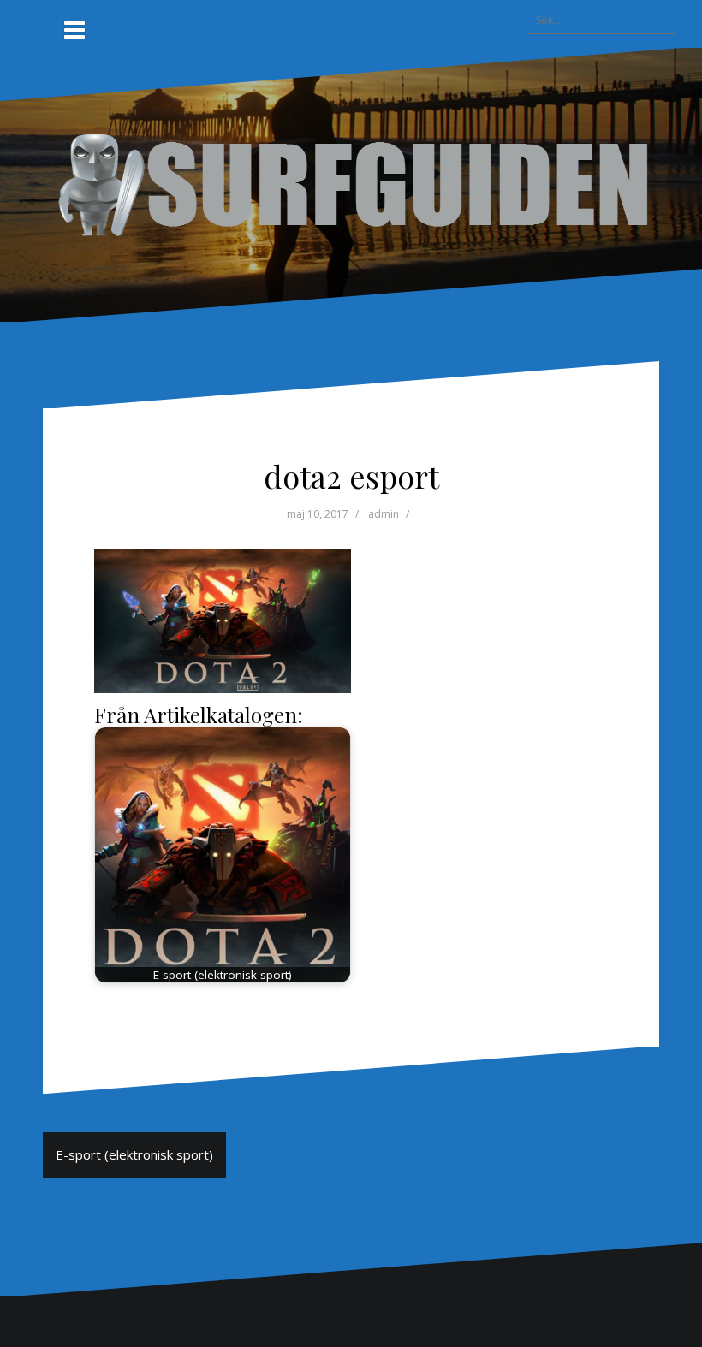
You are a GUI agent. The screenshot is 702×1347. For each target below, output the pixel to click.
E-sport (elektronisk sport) (134, 1154)
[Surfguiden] (351, 183)
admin (383, 514)
